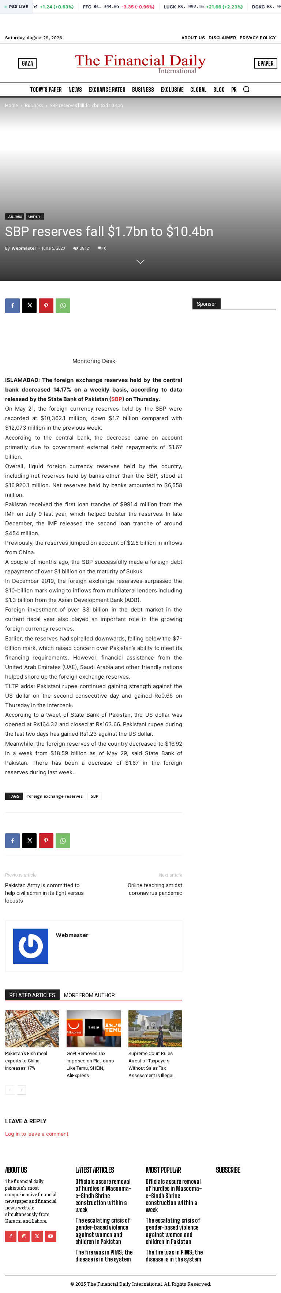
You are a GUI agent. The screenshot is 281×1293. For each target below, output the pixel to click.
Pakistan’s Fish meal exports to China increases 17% (26, 1061)
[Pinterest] (46, 305)
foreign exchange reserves (55, 796)
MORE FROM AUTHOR (89, 995)
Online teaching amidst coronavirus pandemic (155, 889)
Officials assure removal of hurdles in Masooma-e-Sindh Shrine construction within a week (103, 1195)
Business (34, 105)
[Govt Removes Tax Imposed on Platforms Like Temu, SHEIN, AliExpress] (93, 1028)
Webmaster (24, 248)
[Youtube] (50, 1236)
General (35, 216)
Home (11, 105)
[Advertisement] (93, 338)
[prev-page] (9, 1090)
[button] (246, 89)
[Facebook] (12, 305)
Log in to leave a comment (36, 1134)
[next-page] (21, 1090)
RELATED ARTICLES (32, 995)
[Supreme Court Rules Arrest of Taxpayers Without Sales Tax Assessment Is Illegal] (155, 1028)
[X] (29, 305)
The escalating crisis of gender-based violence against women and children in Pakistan (102, 1231)
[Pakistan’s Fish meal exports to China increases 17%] (32, 1028)
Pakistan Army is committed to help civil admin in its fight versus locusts (44, 893)
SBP (116, 399)
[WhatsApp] (63, 305)
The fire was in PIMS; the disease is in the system (103, 1256)
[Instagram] (24, 1236)
